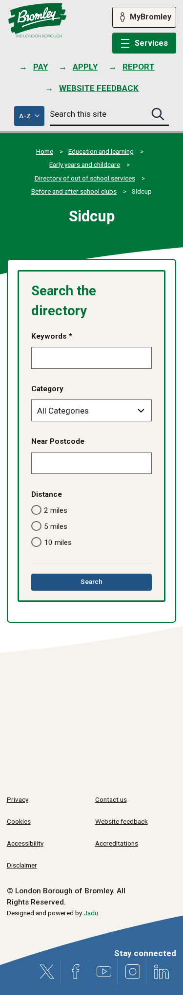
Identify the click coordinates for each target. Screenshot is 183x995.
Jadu (90, 913)
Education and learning (101, 151)
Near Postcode (57, 441)
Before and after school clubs (74, 191)
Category (47, 388)
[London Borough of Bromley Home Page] (37, 20)
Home (44, 151)
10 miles (58, 542)
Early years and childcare (84, 164)
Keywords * (51, 336)
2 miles (55, 510)
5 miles (55, 526)
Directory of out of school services (85, 178)
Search (105, 583)
